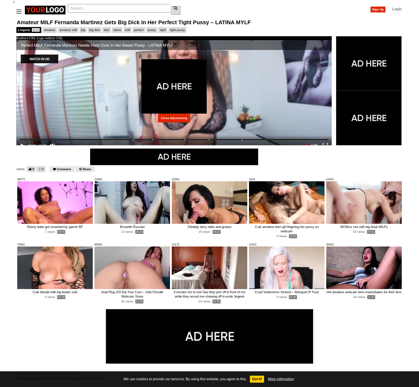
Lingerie (28, 30)
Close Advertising (174, 118)
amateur (49, 30)
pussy (152, 30)
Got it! (257, 379)
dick (106, 30)
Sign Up (378, 9)
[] (175, 10)
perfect (139, 30)
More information (281, 379)
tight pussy (177, 30)
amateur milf (68, 30)
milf (127, 30)
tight (163, 30)
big (83, 30)
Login (397, 9)
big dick (94, 30)
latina (117, 30)
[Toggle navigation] (20, 9)
